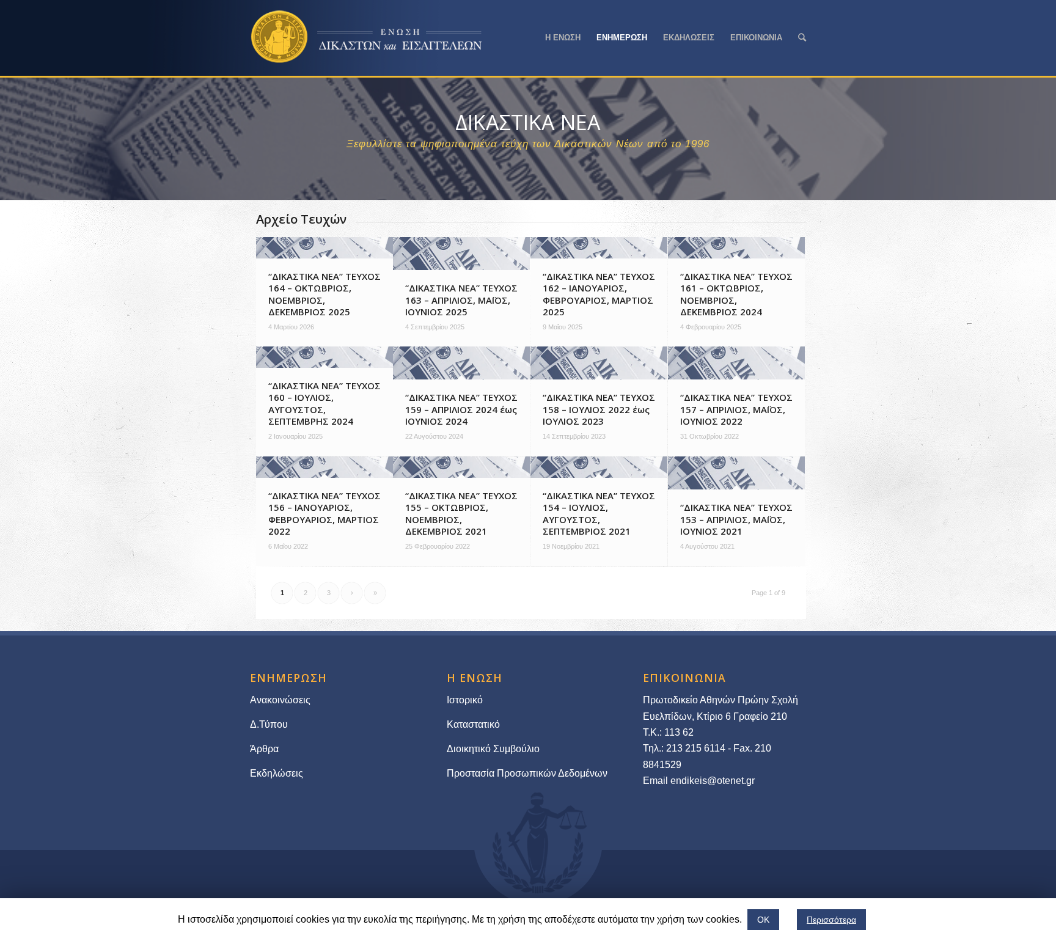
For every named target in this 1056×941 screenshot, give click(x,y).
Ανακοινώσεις (280, 700)
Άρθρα (264, 749)
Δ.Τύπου (269, 724)
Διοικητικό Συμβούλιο (493, 749)
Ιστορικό (465, 700)
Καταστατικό (474, 724)
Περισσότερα (831, 920)
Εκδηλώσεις (276, 773)
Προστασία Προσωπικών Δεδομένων (527, 773)
